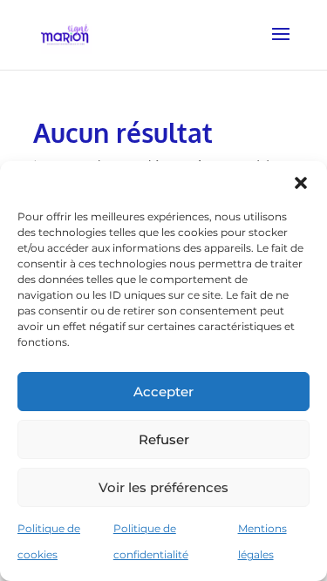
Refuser (164, 439)
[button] (301, 183)
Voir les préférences (163, 487)
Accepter (163, 391)
